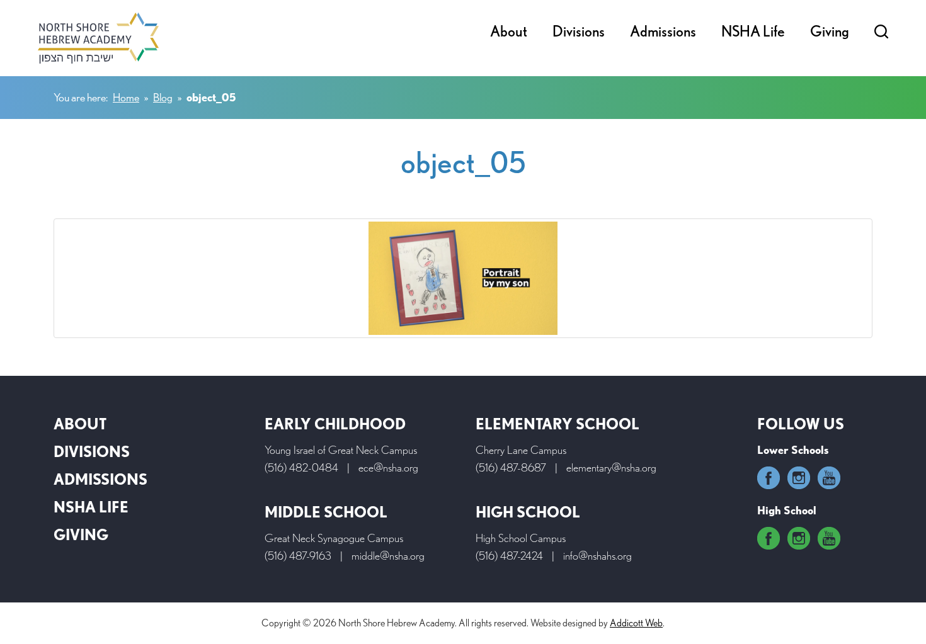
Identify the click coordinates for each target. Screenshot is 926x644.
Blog (163, 97)
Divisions (578, 31)
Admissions (663, 31)
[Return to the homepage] (98, 38)
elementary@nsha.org (611, 467)
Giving (829, 31)
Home (126, 97)
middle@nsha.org (388, 555)
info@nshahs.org (597, 555)
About (508, 31)
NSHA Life (753, 31)
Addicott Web (636, 623)
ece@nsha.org (388, 467)
